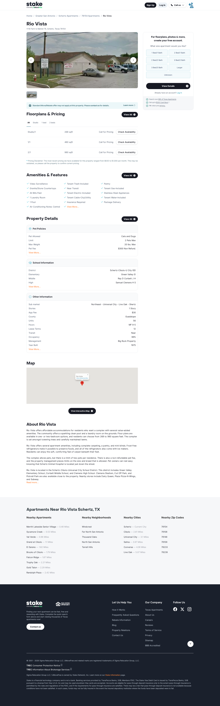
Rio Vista (36, 24)
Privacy (148, 635)
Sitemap (149, 640)
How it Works (118, 610)
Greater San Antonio (45, 16)
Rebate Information (121, 620)
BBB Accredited (152, 645)
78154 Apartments (91, 16)
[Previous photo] (31, 60)
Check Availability (127, 132)
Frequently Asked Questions (125, 615)
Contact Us (117, 635)
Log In (162, 5)
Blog (114, 625)
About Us (149, 615)
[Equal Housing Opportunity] (63, 604)
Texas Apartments (154, 610)
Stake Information (112, 675)
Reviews (149, 625)
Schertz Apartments (68, 16)
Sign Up (150, 5)
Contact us (35, 626)
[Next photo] (133, 60)
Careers (149, 620)
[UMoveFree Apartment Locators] (34, 604)
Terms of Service (153, 630)
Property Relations (121, 630)
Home (29, 16)
